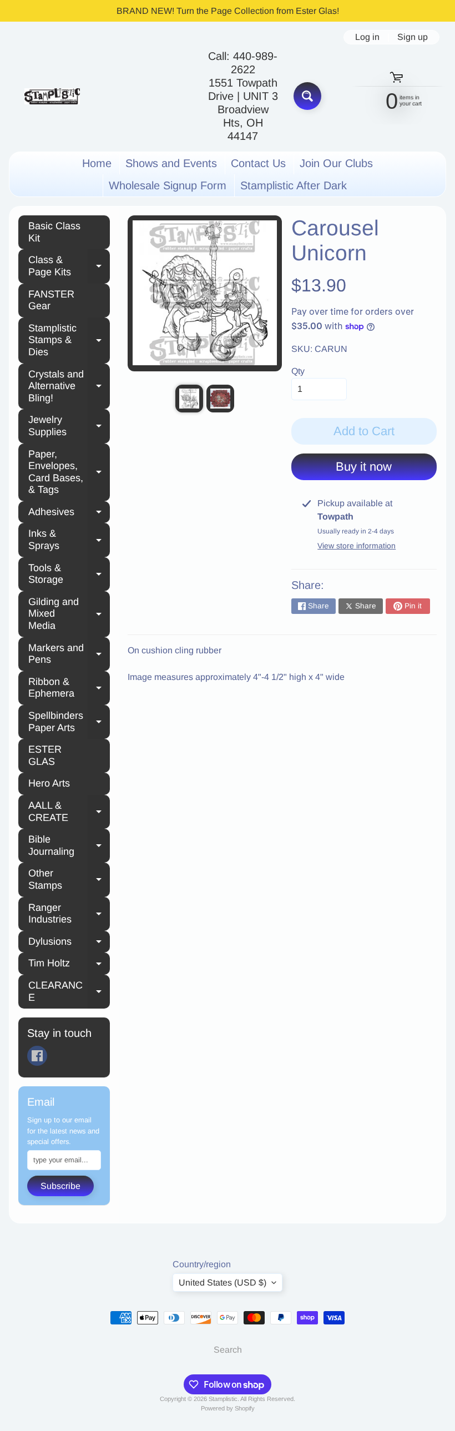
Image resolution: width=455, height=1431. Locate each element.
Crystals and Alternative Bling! (69, 386)
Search (228, 1349)
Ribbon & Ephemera (69, 687)
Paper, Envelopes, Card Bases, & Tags (69, 472)
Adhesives (69, 513)
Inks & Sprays (69, 539)
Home (97, 163)
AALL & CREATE (69, 811)
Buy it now (364, 466)
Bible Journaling (69, 845)
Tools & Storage (69, 574)
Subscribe (60, 1186)
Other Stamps (69, 879)
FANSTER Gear (51, 300)
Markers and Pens (69, 654)
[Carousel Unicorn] (189, 398)
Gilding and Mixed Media (69, 613)
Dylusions (69, 943)
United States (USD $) (222, 1282)
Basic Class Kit (54, 232)
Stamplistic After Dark (293, 185)
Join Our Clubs (336, 163)
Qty (298, 371)
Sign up (412, 37)
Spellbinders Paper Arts (69, 721)
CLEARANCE (69, 991)
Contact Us (258, 163)
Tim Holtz (69, 965)
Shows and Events (171, 163)
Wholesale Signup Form (167, 185)
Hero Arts (49, 783)
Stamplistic (223, 1398)
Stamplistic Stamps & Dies (69, 340)
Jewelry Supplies (69, 425)
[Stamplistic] (52, 96)
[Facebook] (37, 1056)
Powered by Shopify (228, 1408)
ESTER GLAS (45, 755)
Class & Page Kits (69, 266)
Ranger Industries (69, 913)
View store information (356, 545)
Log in (367, 37)
